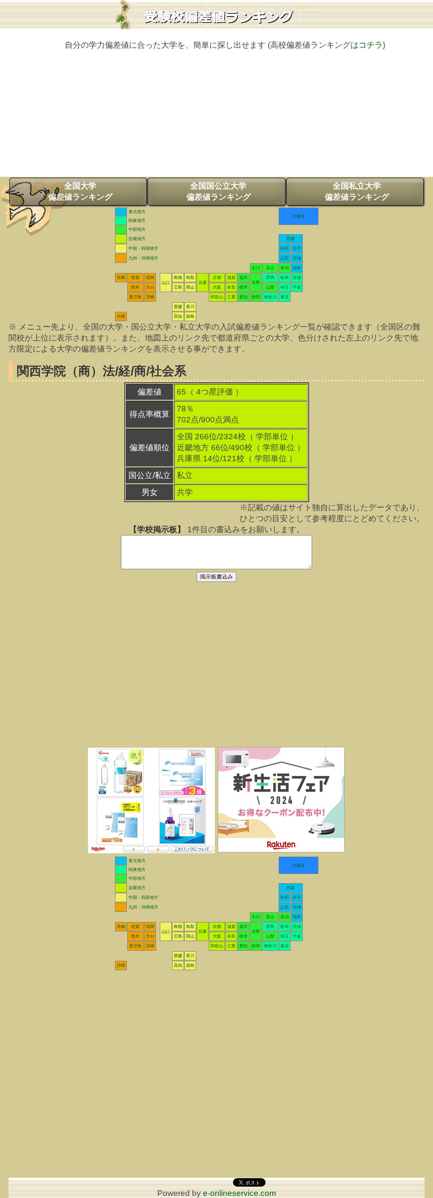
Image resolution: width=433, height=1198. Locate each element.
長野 (256, 282)
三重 (231, 297)
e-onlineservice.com (239, 1193)
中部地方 (137, 229)
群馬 (270, 277)
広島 (178, 287)
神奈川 (270, 297)
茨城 (297, 277)
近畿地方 (137, 238)
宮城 (297, 258)
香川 (190, 306)
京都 (217, 277)
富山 (270, 267)
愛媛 (178, 306)
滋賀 (231, 277)
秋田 (284, 248)
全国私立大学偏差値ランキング (357, 191)
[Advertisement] (216, 118)
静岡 (256, 297)
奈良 (231, 287)
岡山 (190, 287)
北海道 (298, 216)
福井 (243, 277)
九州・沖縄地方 (143, 258)
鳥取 (190, 277)
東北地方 (137, 211)
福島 (297, 267)
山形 (284, 258)
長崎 (121, 277)
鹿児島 (135, 297)
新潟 (284, 267)
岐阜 (243, 287)
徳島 (190, 316)
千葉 (297, 287)
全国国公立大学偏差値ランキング (218, 191)
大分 (150, 287)
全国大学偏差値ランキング (80, 191)
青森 (290, 238)
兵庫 (202, 282)
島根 (178, 277)
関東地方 (137, 220)
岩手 (297, 248)
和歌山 (217, 297)
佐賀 (135, 277)
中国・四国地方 (143, 248)
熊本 (135, 287)
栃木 (284, 277)
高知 (178, 316)
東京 (284, 297)
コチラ (371, 45)
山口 (166, 282)
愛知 (243, 297)
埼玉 (284, 287)
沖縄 (121, 316)
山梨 (270, 287)
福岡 (150, 277)
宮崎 (150, 297)
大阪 (217, 287)
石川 (256, 267)
